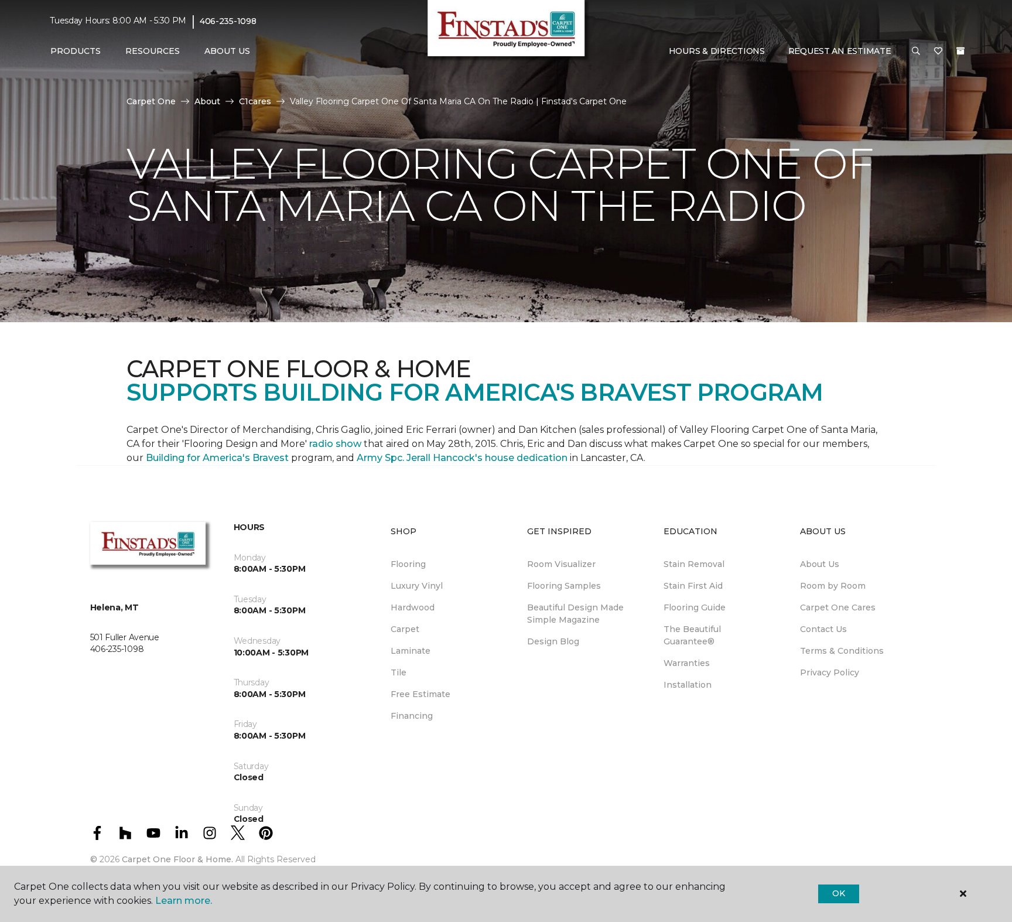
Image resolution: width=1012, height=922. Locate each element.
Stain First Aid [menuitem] (693, 585)
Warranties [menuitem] (687, 663)
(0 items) (960, 51)
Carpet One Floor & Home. (177, 859)
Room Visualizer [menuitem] (561, 564)
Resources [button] (152, 51)
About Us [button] (227, 51)
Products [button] (75, 51)
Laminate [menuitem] (410, 651)
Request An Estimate (839, 51)
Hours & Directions (717, 51)
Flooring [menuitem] (408, 564)
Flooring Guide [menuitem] (695, 607)
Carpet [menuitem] (405, 629)
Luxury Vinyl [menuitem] (417, 585)
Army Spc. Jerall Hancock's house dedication (462, 457)
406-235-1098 (228, 21)
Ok (838, 893)
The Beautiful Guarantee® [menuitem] (692, 635)
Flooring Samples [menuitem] (564, 585)
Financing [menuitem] (412, 716)
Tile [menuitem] (398, 672)
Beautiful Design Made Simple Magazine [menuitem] (575, 613)
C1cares (255, 101)
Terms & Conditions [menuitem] (842, 651)
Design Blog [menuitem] (553, 641)
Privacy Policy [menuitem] (829, 672)
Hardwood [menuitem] (413, 607)
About (207, 101)
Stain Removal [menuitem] (694, 564)
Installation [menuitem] (688, 684)
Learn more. (183, 900)
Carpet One (151, 101)
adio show (336, 443)
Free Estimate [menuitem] (420, 694)
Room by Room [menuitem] (833, 585)
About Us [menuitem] (819, 564)
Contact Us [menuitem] (823, 629)
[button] (916, 51)
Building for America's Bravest (217, 457)
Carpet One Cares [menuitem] (838, 607)
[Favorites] (938, 51)
